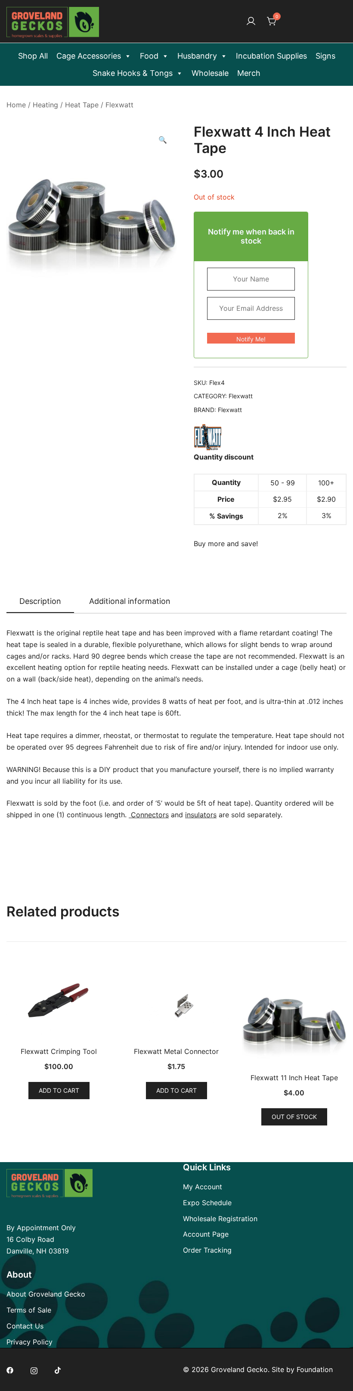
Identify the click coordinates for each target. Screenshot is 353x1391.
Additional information (129, 601)
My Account (202, 1186)
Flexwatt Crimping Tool (59, 1051)
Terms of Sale (28, 1310)
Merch (248, 73)
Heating (45, 104)
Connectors (149, 814)
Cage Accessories (88, 55)
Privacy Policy (29, 1342)
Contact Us (24, 1326)
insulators (201, 814)
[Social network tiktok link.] (58, 1369)
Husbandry (197, 55)
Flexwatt (119, 104)
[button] (162, 140)
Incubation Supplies (271, 55)
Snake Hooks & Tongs (133, 73)
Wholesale (210, 73)
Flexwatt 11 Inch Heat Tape (294, 1077)
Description (40, 601)
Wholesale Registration (220, 1218)
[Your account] (251, 21)
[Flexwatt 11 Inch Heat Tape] (294, 1015)
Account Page (206, 1234)
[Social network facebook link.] (9, 1369)
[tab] (40, 602)
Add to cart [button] (59, 1090)
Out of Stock (294, 1116)
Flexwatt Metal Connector (176, 1051)
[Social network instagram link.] (34, 1369)
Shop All (33, 55)
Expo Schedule (207, 1202)
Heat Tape (82, 104)
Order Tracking (207, 1250)
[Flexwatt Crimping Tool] (58, 1002)
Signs (325, 55)
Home (16, 104)
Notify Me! (251, 339)
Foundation (315, 1369)
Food (149, 55)
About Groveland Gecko (45, 1294)
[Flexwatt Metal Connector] (176, 1002)
